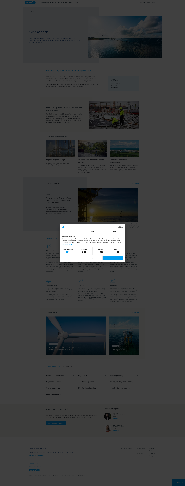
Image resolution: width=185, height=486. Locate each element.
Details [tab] (92, 231)
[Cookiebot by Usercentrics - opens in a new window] (117, 227)
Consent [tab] (71, 231)
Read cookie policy (67, 244)
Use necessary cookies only (92, 258)
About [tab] (114, 231)
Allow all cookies (113, 258)
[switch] (84, 252)
